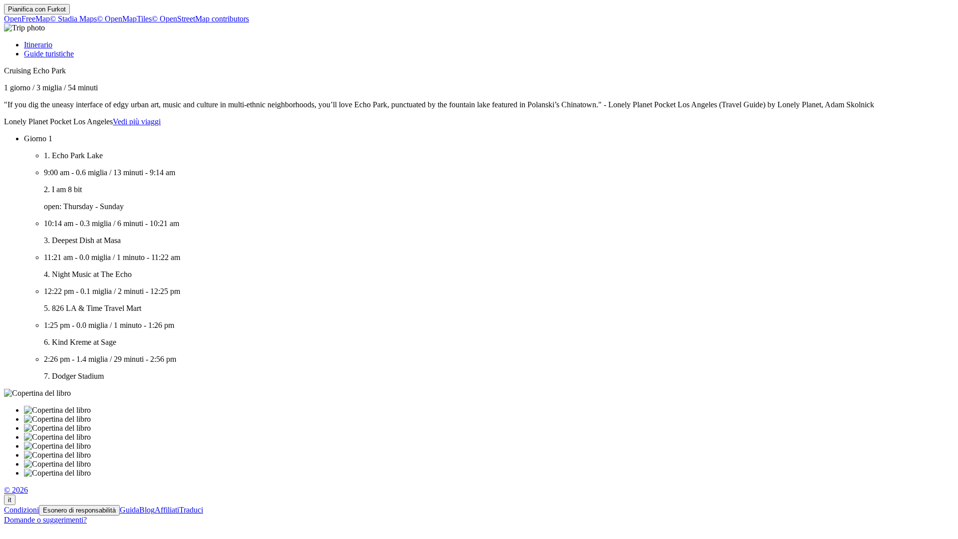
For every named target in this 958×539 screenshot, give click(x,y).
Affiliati (167, 510)
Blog (147, 510)
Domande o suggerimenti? (45, 520)
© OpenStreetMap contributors (200, 18)
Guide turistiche (49, 53)
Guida (129, 510)
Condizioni (21, 510)
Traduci (191, 510)
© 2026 (16, 490)
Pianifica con (37, 9)
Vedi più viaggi (137, 121)
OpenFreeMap (27, 18)
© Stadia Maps (73, 18)
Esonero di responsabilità (79, 510)
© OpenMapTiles (124, 18)
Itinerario (38, 44)
